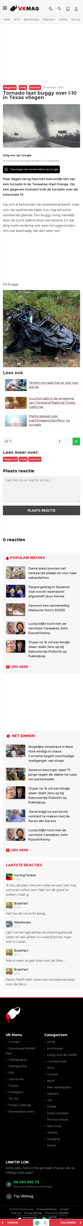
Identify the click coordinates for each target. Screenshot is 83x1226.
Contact (14, 1042)
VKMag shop (17, 1066)
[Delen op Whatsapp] (76, 442)
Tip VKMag (23, 1196)
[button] (59, 8)
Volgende (68, 1222)
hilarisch (53, 1093)
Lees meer (19, 667)
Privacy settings (19, 1105)
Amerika (35, 87)
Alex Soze (54, 1126)
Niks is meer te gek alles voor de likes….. (36, 960)
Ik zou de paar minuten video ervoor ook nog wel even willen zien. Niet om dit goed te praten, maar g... (41, 889)
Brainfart (21, 903)
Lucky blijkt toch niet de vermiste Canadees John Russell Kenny (48, 628)
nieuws (52, 1132)
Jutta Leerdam (58, 1113)
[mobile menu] (5, 8)
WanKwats (22, 922)
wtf (49, 1100)
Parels (51, 1145)
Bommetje (31, 19)
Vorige (12, 1222)
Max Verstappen (59, 1087)
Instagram (15, 1092)
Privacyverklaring (47, 1209)
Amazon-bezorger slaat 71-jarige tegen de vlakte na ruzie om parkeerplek (52, 774)
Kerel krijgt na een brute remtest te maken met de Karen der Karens (49, 816)
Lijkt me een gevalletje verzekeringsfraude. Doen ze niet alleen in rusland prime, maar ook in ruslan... (39, 937)
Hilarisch (49, 19)
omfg (22, 87)
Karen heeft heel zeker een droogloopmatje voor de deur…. (40, 982)
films (50, 1068)
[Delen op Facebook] (59, 442)
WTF (17, 19)
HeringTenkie (25, 875)
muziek (52, 1074)
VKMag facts (17, 1060)
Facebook (16, 1079)
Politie (51, 1106)
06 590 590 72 (26, 1182)
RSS (11, 1073)
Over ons (16, 1213)
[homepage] (24, 8)
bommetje (55, 1048)
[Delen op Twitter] (68, 442)
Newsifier (64, 1213)
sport (51, 1080)
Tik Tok (13, 1098)
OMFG (63, 19)
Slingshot (53, 1139)
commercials (56, 1061)
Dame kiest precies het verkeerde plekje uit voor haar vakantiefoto (52, 573)
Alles (7, 19)
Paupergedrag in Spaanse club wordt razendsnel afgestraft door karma (49, 591)
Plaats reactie (41, 510)
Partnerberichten (21, 1111)
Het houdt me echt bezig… (26, 913)
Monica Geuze (57, 1119)
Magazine (10, 87)
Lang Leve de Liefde (62, 1055)
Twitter (13, 1085)
